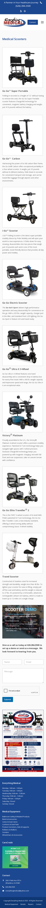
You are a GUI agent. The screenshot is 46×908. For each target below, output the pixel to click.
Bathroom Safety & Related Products (16, 816)
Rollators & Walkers (9, 830)
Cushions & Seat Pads (10, 824)
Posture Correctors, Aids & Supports (15, 827)
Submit (7, 699)
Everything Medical (17, 901)
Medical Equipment (11, 904)
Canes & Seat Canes (10, 822)
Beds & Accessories (9, 819)
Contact (32, 22)
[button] (42, 22)
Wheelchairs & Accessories (12, 835)
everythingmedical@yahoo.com (17, 891)
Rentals (23, 904)
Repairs (30, 904)
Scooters (5, 832)
